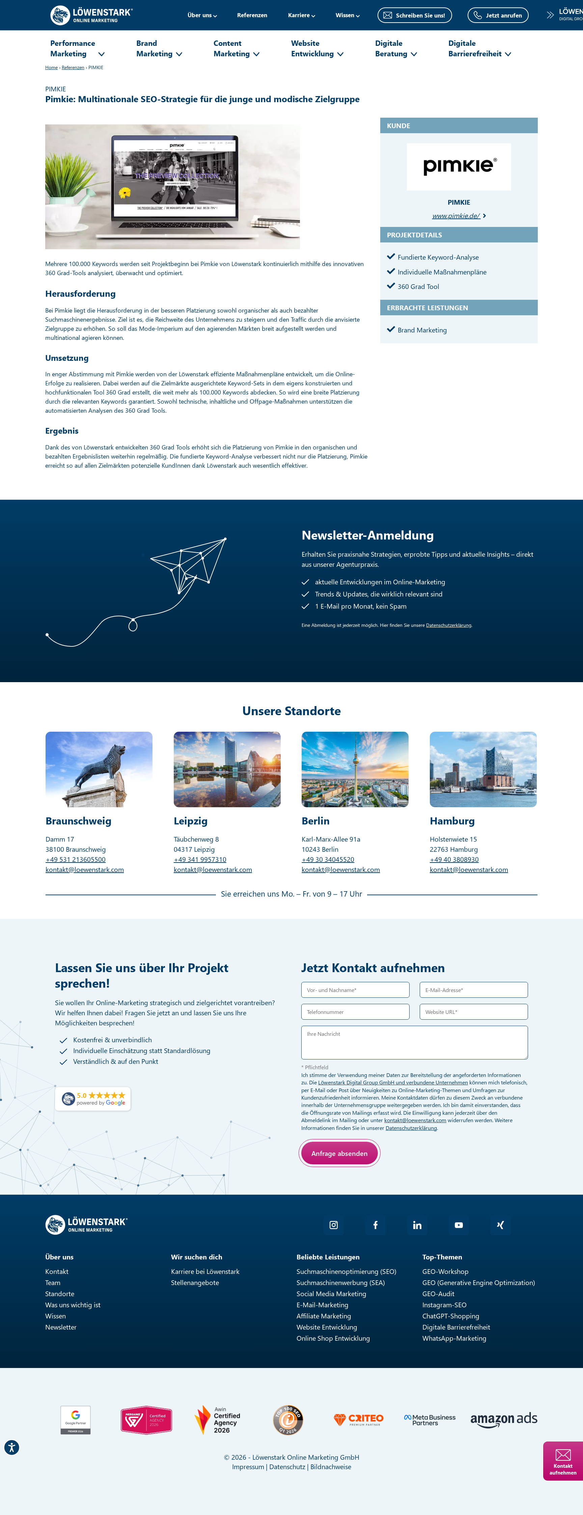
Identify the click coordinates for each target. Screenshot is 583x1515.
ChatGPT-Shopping (450, 1315)
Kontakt (56, 1271)
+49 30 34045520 (328, 859)
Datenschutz (287, 1466)
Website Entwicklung (312, 48)
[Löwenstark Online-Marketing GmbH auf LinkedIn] (417, 1225)
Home (51, 67)
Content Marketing (232, 48)
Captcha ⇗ (369, 1184)
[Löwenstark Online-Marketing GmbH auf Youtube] (459, 1225)
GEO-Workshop (445, 1271)
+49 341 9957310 (200, 859)
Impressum (248, 1466)
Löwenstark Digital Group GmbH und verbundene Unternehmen (393, 1082)
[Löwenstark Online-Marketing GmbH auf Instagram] (334, 1225)
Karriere (299, 15)
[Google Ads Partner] (75, 1420)
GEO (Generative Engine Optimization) (478, 1282)
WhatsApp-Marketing (454, 1337)
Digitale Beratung (391, 48)
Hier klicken (350, 1176)
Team (52, 1282)
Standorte (59, 1293)
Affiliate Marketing (324, 1315)
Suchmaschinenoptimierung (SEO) (346, 1271)
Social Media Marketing (331, 1293)
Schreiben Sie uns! (420, 15)
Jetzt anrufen (504, 15)
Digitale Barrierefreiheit (475, 48)
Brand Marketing (154, 48)
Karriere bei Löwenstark (205, 1271)
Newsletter (61, 1326)
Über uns (200, 15)
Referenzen (252, 15)
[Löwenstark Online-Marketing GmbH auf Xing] (501, 1225)
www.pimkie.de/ (455, 215)
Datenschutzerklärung (448, 625)
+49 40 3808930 (454, 859)
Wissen (55, 1315)
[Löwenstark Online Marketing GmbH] (91, 14)
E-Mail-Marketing (323, 1304)
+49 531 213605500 (76, 859)
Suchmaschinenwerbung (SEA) (341, 1282)
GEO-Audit (438, 1293)
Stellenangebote (195, 1282)
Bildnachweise (330, 1466)
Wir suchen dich (196, 1256)
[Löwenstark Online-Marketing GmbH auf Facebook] (375, 1225)
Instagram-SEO (444, 1304)
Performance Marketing (72, 48)
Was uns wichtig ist (73, 1304)
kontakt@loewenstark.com (85, 869)
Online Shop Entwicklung (333, 1337)
